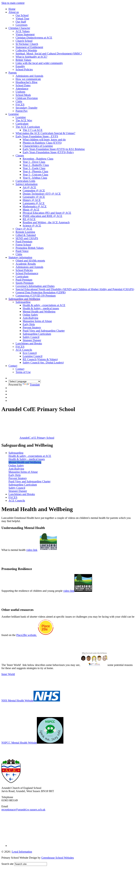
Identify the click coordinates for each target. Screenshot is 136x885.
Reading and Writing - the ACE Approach (46, 222)
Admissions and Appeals (29, 75)
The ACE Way (24, 120)
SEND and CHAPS (27, 238)
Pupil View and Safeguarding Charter (44, 330)
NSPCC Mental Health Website (19, 742)
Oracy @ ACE (24, 228)
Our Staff (21, 21)
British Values (23, 59)
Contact (12, 365)
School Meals (23, 94)
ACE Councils (24, 349)
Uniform (20, 91)
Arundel (36, 437)
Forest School (23, 244)
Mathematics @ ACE (35, 206)
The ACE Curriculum (28, 126)
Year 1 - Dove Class (34, 161)
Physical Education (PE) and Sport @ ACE (47, 212)
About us (13, 12)
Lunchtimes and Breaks (29, 343)
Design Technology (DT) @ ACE (42, 193)
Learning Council (32, 356)
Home (11, 8)
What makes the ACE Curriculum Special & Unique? (45, 133)
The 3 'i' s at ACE (32, 129)
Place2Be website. (26, 635)
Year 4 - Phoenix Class (35, 171)
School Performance (27, 273)
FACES (20, 104)
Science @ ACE (32, 225)
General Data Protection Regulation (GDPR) (41, 292)
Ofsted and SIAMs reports (30, 260)
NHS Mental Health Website (17, 700)
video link (31, 549)
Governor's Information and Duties (35, 286)
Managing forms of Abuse (37, 321)
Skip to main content (12, 2)
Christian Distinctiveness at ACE (34, 37)
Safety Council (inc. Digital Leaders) (43, 362)
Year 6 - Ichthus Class (35, 177)
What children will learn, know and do (44, 139)
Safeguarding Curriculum (37, 333)
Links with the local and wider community (39, 63)
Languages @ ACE (34, 203)
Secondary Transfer (26, 107)
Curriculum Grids (25, 180)
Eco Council (30, 352)
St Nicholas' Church (27, 43)
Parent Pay (22, 110)
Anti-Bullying (30, 317)
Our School (22, 15)
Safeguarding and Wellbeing (24, 298)
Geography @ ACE (34, 196)
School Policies (24, 69)
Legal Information (22, 851)
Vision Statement (25, 34)
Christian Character (19, 28)
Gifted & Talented (26, 235)
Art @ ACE (29, 187)
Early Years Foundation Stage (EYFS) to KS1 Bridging (54, 149)
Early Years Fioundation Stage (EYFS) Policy (48, 152)
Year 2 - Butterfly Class (36, 165)
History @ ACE (32, 200)
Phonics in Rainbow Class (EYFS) (42, 142)
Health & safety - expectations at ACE (44, 305)
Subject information (27, 184)
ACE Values (23, 31)
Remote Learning (25, 231)
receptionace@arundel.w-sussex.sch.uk (23, 809)
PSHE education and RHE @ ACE (42, 215)
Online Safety (30, 314)
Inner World (8, 674)
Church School (24, 40)
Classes (20, 155)
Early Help (29, 324)
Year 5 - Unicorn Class (35, 174)
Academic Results (26, 263)
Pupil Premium (24, 241)
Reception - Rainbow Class (38, 158)
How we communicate (28, 79)
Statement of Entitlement (29, 47)
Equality (20, 66)
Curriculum (22, 123)
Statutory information (20, 257)
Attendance (22, 88)
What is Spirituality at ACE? (31, 56)
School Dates (23, 85)
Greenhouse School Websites (57, 857)
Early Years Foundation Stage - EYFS (37, 136)
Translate (35, 384)
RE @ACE (29, 219)
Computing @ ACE (34, 190)
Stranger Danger (32, 340)
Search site (7, 863)
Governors (21, 24)
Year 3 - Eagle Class (34, 168)
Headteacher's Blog (26, 82)
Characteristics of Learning (38, 145)
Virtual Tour (22, 18)
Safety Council (31, 337)
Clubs (19, 101)
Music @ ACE (31, 209)
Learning (13, 114)
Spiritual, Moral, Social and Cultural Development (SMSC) (49, 53)
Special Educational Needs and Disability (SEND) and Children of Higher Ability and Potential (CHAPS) (75, 289)
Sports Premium (24, 282)
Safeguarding (23, 301)
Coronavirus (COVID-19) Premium (36, 295)
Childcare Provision (27, 98)
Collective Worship (26, 50)
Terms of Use (23, 372)
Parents (12, 72)
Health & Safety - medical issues (41, 308)
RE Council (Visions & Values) (40, 359)
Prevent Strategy (32, 327)
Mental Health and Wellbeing (39, 311)
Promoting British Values (30, 247)
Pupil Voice (22, 251)
